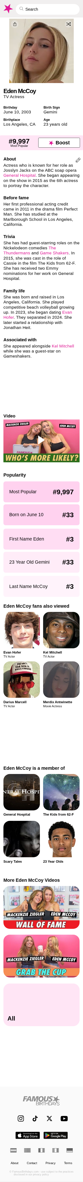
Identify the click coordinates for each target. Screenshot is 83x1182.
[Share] (15, 24)
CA (32, 124)
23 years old (55, 124)
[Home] (41, 1101)
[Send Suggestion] (78, 161)
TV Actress (13, 96)
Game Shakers (54, 253)
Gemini (50, 112)
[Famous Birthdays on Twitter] (47, 1118)
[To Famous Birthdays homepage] (7, 9)
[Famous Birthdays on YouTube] (63, 1118)
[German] (69, 1150)
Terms (68, 1163)
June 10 (11, 112)
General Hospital (19, 175)
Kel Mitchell (63, 346)
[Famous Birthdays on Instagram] (18, 1118)
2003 (26, 112)
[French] (41, 1150)
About (14, 1163)
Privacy (51, 1163)
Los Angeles (15, 124)
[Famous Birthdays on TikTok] (33, 1118)
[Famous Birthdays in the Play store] (56, 1135)
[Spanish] (13, 1150)
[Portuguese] (27, 1150)
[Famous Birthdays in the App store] (27, 1135)
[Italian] (55, 1150)
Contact (32, 1163)
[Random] (68, 24)
